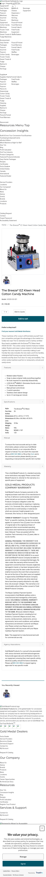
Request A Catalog (6, 752)
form (32, 454)
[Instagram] (10, 728)
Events (2, 777)
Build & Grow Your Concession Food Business (15, 135)
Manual (7, 438)
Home (4, 225)
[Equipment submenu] (8, 6)
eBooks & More (5, 140)
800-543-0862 (18, 663)
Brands (2, 767)
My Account (4, 748)
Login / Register (6, 3)
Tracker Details (7, 875)
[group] (23, 251)
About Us (3, 763)
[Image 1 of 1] (6, 280)
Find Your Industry (6, 152)
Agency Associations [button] (12, 644)
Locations (3, 774)
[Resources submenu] (7, 122)
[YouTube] (15, 728)
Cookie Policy (6, 871)
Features (7, 368)
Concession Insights (14, 130)
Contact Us (4, 746)
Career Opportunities (7, 779)
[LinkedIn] (19, 728)
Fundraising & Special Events (10, 138)
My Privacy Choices (18, 875)
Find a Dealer (4, 736)
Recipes (3, 162)
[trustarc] (39, 873)
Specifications (9, 402)
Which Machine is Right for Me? (11, 143)
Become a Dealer (6, 741)
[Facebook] (2, 728)
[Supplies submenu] (6, 74)
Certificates (4, 164)
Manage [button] (23, 856)
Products (3, 770)
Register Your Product (8, 804)
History (2, 765)
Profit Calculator (5, 150)
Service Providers (6, 739)
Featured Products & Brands (10, 157)
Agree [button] (23, 863)
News (2, 772)
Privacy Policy (15, 871)
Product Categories (7, 154)
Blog (1, 147)
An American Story (6, 782)
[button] (23, 414)
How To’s (3, 790)
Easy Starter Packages (8, 159)
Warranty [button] (7, 466)
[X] (6, 728)
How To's (3, 145)
